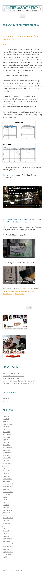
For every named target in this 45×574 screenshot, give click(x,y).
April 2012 (6, 505)
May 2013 (6, 471)
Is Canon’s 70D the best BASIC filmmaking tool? (20, 37)
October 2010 (7, 549)
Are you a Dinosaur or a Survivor (13, 376)
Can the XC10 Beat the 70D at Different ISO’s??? (18, 384)
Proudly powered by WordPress (12, 570)
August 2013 (7, 463)
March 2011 (6, 536)
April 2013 (6, 473)
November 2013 (8, 455)
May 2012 (6, 502)
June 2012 (6, 500)
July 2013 (5, 466)
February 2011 (7, 539)
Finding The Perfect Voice (11, 378)
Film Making (6, 399)
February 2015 (7, 434)
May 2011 (6, 531)
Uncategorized (24, 288)
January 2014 (7, 450)
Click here (6, 175)
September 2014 (8, 440)
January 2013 (7, 481)
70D (9, 291)
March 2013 (6, 476)
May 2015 (6, 429)
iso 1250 (36, 291)
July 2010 (5, 557)
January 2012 (7, 513)
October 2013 (7, 458)
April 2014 (6, 442)
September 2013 (8, 460)
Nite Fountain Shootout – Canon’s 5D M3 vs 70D (20, 219)
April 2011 (6, 533)
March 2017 (6, 416)
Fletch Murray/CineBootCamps (13, 222)
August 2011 (7, 523)
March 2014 (6, 445)
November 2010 (8, 546)
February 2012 (7, 510)
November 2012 (8, 487)
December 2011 (8, 515)
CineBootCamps (16, 291)
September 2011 (8, 520)
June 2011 (6, 528)
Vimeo (29, 222)
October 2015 (7, 421)
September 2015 (8, 424)
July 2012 (5, 497)
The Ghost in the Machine (11, 373)
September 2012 (8, 492)
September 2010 (8, 552)
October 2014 (7, 437)
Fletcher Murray (27, 291)
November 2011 (8, 518)
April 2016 (6, 419)
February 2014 (7, 447)
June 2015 (6, 427)
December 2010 (8, 544)
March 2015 (6, 432)
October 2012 (7, 489)
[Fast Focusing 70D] (19, 257)
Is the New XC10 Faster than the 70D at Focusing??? (19, 381)
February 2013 (7, 479)
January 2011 (7, 541)
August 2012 (7, 494)
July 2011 (5, 526)
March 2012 (6, 507)
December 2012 (8, 484)
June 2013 (6, 468)
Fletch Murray (19, 294)
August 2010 (7, 554)
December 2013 (8, 453)
